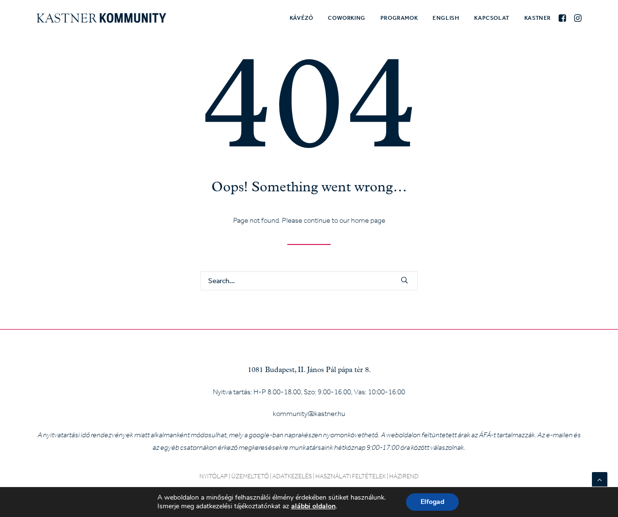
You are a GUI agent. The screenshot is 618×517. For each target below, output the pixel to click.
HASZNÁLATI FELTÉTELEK (350, 476)
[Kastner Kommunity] (101, 18)
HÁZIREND (404, 476)
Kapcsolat (491, 17)
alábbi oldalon (313, 506)
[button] (563, 18)
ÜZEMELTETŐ (250, 476)
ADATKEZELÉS (292, 476)
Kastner (537, 17)
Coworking (346, 17)
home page (368, 220)
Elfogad (432, 501)
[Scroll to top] (599, 478)
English (446, 17)
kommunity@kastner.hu (309, 413)
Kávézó (301, 17)
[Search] (309, 280)
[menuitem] (301, 18)
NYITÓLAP (213, 476)
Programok (399, 17)
